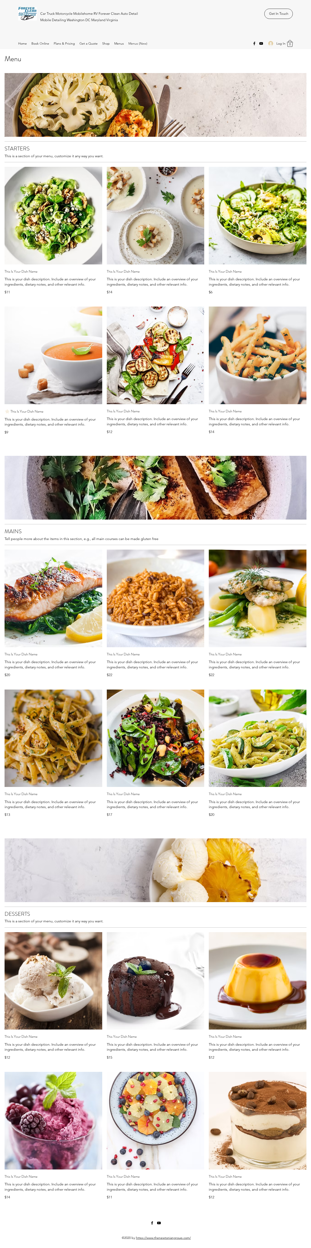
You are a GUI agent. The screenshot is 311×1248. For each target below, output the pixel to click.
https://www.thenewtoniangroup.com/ (163, 1238)
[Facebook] (254, 43)
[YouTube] (261, 43)
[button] (290, 43)
